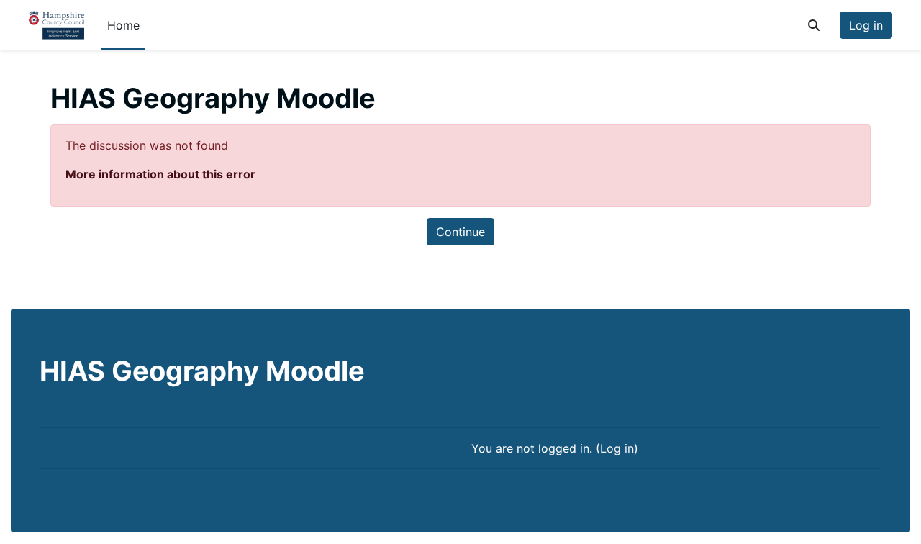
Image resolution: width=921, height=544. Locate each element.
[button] (813, 25)
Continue (460, 232)
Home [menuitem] (123, 25)
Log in (866, 25)
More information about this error (160, 174)
